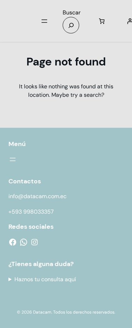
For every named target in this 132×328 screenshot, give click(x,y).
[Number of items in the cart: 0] (102, 21)
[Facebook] (12, 242)
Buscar (72, 12)
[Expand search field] (71, 25)
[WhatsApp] (23, 242)
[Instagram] (34, 242)
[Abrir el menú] (44, 21)
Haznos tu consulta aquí (45, 279)
